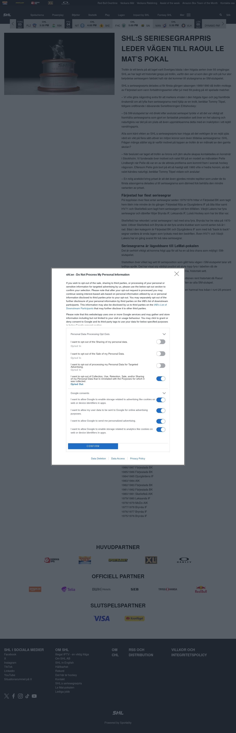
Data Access (118, 458)
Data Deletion (98, 458)
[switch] (160, 341)
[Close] (177, 275)
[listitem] (118, 334)
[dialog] (118, 366)
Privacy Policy (137, 458)
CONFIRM (93, 446)
